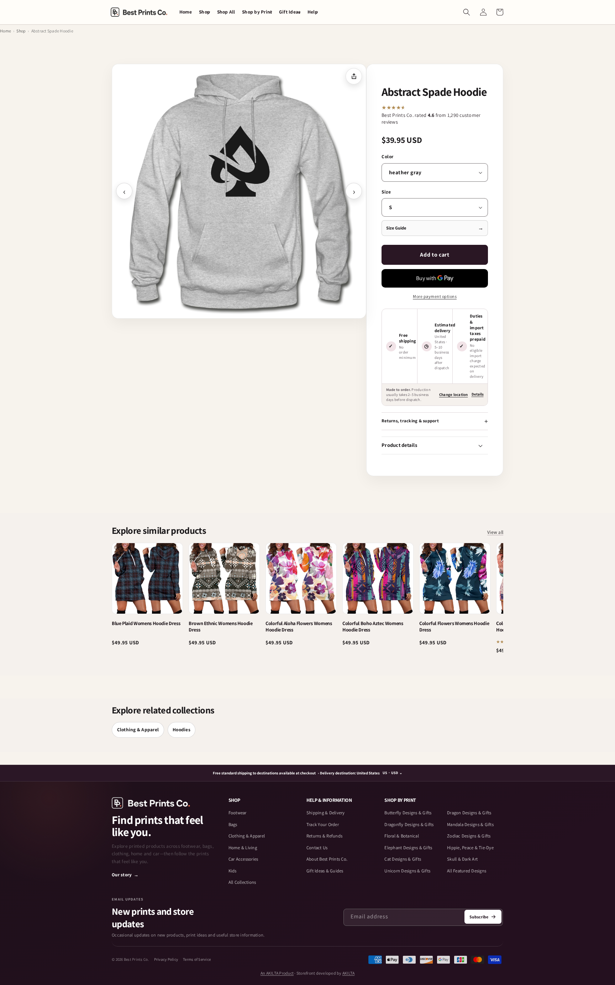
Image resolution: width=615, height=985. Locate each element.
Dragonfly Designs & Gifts (408, 824)
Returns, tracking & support (410, 421)
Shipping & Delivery (325, 813)
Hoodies (181, 729)
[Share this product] (354, 76)
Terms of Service (197, 959)
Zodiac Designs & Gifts (469, 836)
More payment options (435, 296)
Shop (21, 30)
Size (386, 192)
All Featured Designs (466, 871)
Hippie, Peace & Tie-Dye (470, 848)
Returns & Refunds (324, 836)
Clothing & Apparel (138, 729)
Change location (453, 394)
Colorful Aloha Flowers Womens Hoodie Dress (299, 626)
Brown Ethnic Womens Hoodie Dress (221, 626)
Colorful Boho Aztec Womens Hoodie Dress (372, 626)
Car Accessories (243, 859)
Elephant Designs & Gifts (408, 848)
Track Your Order (322, 824)
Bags (232, 824)
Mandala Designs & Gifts (470, 824)
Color (388, 156)
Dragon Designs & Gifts (469, 813)
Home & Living (242, 848)
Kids (232, 871)
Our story (125, 875)
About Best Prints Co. (326, 859)
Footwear (237, 813)
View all (495, 531)
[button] (204, 12)
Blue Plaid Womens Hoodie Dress (146, 623)
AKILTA (348, 973)
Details (478, 394)
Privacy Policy (166, 959)
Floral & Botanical (401, 836)
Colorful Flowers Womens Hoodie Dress (454, 626)
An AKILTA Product (277, 973)
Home (5, 30)
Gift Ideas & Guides (324, 871)
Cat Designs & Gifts (402, 859)
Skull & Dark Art (462, 859)
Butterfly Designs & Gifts (407, 813)
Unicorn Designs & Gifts (407, 871)
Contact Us (317, 848)
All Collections (242, 882)
